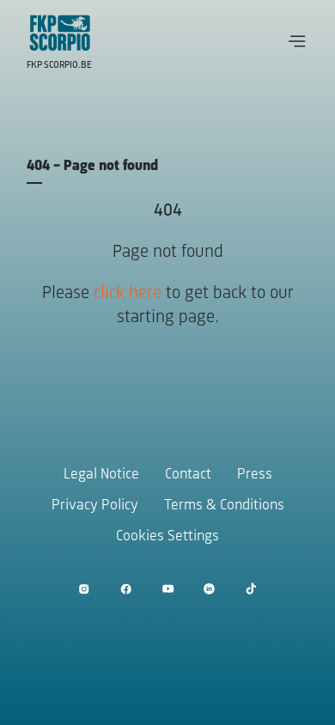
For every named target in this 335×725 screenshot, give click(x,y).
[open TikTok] (251, 589)
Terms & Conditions (224, 506)
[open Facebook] (126, 589)
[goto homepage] (60, 32)
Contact (188, 475)
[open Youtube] (168, 589)
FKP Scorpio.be (59, 65)
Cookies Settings (167, 537)
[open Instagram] (84, 589)
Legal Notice (101, 475)
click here (127, 293)
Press (254, 475)
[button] (297, 41)
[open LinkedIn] (209, 589)
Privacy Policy (95, 506)
